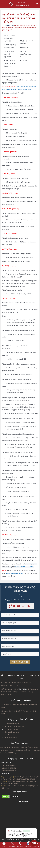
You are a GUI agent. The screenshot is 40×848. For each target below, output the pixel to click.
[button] (37, 4)
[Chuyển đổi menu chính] (4, 4)
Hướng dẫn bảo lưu (11, 729)
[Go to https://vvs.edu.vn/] (4, 845)
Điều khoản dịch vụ (11, 735)
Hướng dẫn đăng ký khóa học (14, 726)
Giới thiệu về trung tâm (12, 724)
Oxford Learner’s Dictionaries (14, 573)
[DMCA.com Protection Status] (11, 796)
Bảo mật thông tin (11, 737)
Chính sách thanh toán (12, 732)
